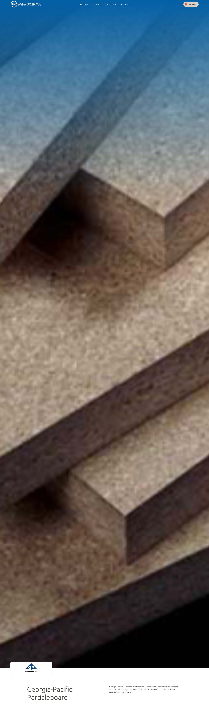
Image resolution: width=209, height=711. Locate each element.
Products (84, 4)
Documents (97, 4)
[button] (111, 4)
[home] (30, 4)
